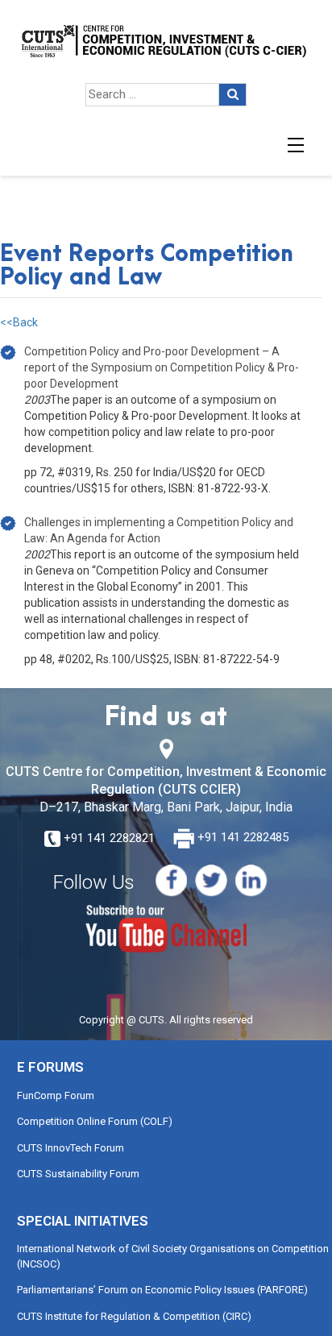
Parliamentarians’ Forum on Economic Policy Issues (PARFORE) (162, 1290)
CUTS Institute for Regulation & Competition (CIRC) (134, 1316)
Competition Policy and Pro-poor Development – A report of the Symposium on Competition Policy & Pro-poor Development (161, 367)
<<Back (19, 322)
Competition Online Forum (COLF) (94, 1121)
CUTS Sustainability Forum (78, 1174)
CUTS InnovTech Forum (70, 1148)
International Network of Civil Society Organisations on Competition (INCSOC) (173, 1256)
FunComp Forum (55, 1095)
